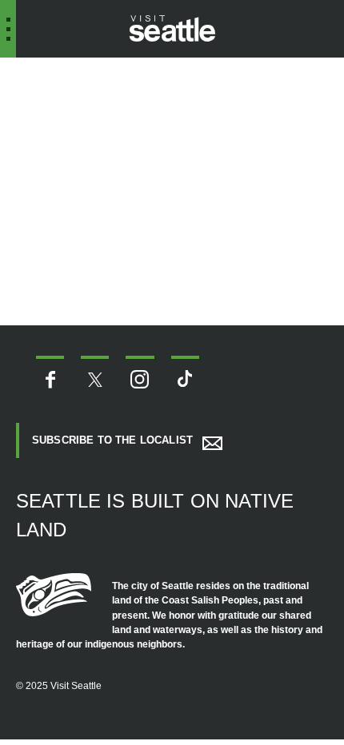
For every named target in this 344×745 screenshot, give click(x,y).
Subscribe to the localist (112, 440)
